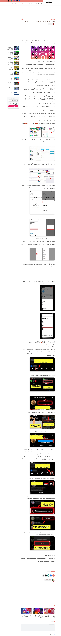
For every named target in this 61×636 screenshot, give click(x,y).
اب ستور (30, 123)
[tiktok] (7, 0)
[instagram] (14, 0)
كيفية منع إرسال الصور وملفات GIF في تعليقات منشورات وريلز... (26, 616)
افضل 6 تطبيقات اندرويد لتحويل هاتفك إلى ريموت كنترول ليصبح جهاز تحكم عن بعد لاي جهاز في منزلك (10, 84)
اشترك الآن (13, 106)
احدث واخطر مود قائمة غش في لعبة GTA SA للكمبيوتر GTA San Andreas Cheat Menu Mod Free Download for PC (10, 73)
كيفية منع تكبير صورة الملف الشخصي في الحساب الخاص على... (50, 616)
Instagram (39, 67)
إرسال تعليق (51, 624)
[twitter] (17, 0)
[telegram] (10, 0)
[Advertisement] (30, 12)
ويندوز (36, 3)
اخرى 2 (12, 3)
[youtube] (13, 0)
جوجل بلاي (26, 123)
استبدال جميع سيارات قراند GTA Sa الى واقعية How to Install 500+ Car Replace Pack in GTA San (10, 68)
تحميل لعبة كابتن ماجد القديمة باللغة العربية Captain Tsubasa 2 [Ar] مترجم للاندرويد (10, 58)
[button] (51, 575)
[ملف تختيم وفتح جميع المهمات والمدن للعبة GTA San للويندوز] (16, 63)
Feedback (41, 342)
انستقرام (53, 19)
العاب (24, 3)
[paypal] (16, 0)
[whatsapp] (11, 0)
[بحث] (7, 3)
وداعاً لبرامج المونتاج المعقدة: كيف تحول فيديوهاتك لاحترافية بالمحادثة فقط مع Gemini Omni (10, 48)
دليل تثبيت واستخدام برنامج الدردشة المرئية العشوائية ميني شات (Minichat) (10, 94)
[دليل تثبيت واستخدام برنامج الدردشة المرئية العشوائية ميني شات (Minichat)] (16, 93)
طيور (31, 3)
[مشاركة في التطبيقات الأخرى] (43, 575)
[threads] (8, 0)
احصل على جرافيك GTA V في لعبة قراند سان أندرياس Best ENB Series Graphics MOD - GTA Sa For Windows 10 (10, 78)
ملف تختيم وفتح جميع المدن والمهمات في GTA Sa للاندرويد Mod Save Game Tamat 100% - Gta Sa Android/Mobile (10, 53)
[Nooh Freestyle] (49, 2)
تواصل (21, 3)
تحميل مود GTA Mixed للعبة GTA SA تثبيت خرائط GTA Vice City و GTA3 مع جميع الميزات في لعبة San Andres (10, 89)
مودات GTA (28, 3)
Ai (17, 3)
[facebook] (19, 0)
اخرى (16, 3)
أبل (41, 3)
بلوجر (33, 3)
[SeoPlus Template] (54, 634)
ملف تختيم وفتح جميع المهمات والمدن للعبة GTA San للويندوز (10, 63)
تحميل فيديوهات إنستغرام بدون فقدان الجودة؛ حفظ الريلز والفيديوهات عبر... (38, 616)
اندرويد (38, 3)
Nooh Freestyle (48, 579)
